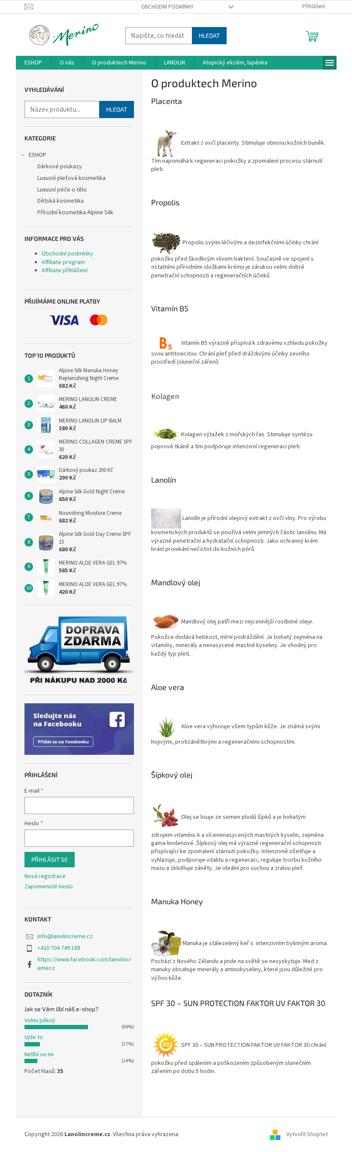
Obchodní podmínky (167, 7)
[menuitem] (33, 63)
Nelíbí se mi (39, 1054)
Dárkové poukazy (59, 166)
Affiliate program (63, 262)
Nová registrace (45, 876)
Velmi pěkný (39, 1020)
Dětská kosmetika (60, 201)
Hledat (209, 35)
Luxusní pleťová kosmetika (71, 178)
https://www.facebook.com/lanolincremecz (84, 963)
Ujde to (33, 1037)
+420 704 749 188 (58, 948)
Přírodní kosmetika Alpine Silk (75, 212)
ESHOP (37, 155)
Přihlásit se (49, 859)
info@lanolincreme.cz (65, 936)
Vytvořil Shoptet (307, 1134)
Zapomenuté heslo (48, 887)
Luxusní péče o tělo (62, 189)
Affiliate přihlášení (65, 270)
